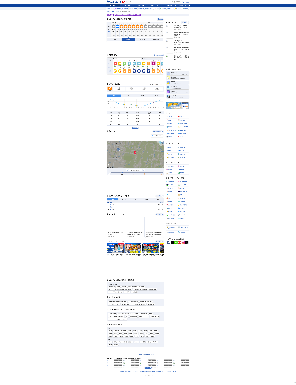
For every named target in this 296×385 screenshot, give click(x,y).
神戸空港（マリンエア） (114, 304)
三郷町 (130, 333)
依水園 (118, 286)
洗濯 (110, 70)
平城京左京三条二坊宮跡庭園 (140, 289)
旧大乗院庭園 (112, 286)
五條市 (110, 342)
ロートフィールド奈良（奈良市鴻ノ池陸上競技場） (120, 289)
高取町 (110, 336)
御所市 (145, 330)
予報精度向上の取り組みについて (147, 354)
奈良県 (117, 11)
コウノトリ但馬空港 (133, 301)
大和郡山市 (123, 330)
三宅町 (151, 333)
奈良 (111, 204)
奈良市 (110, 330)
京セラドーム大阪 (155, 316)
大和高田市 (116, 330)
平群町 (125, 333)
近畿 (113, 11)
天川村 (130, 342)
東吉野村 (116, 344)
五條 (111, 207)
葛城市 (110, 333)
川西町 (146, 333)
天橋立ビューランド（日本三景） (116, 316)
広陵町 (131, 336)
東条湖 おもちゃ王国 (144, 316)
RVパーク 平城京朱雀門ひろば (115, 292)
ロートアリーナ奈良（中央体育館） (136, 286)
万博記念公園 (144, 313)
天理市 (129, 330)
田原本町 (157, 333)
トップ (108, 11)
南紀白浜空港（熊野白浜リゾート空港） (118, 301)
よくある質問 (166, 371)
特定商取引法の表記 (144, 371)
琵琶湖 (150, 313)
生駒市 (150, 330)
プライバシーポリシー (134, 371)
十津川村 (143, 342)
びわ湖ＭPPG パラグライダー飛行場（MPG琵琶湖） (134, 304)
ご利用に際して (159, 371)
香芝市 (155, 330)
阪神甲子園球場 (112, 313)
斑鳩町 (136, 333)
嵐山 (127, 316)
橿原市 (134, 330)
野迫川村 (137, 342)
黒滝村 (125, 342)
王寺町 (126, 336)
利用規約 (127, 371)
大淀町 (147, 336)
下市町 (152, 336)
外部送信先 (152, 371)
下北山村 (149, 342)
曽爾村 (115, 342)
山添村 (120, 333)
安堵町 (141, 333)
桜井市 (140, 330)
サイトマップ (173, 371)
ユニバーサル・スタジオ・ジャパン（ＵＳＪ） (128, 313)
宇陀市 (115, 333)
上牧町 (121, 336)
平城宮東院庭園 (152, 289)
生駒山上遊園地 (133, 316)
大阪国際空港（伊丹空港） (146, 301)
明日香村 (116, 336)
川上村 (110, 344)
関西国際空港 (151, 304)
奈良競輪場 (134, 292)
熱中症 (110, 63)
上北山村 (155, 342)
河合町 (137, 336)
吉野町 (142, 336)
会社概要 (122, 371)
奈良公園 (124, 286)
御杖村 (120, 342)
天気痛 (110, 67)
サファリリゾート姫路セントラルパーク (118, 319)
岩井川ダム (127, 292)
